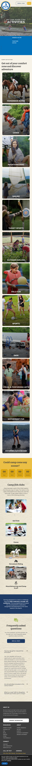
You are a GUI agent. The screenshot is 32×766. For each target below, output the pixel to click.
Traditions (15, 41)
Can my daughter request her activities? (13, 651)
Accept (4, 763)
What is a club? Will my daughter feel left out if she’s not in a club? (14, 692)
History (14, 42)
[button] (16, 652)
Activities (15, 39)
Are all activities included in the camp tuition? (14, 684)
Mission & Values (16, 37)
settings (9, 760)
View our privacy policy (11, 757)
